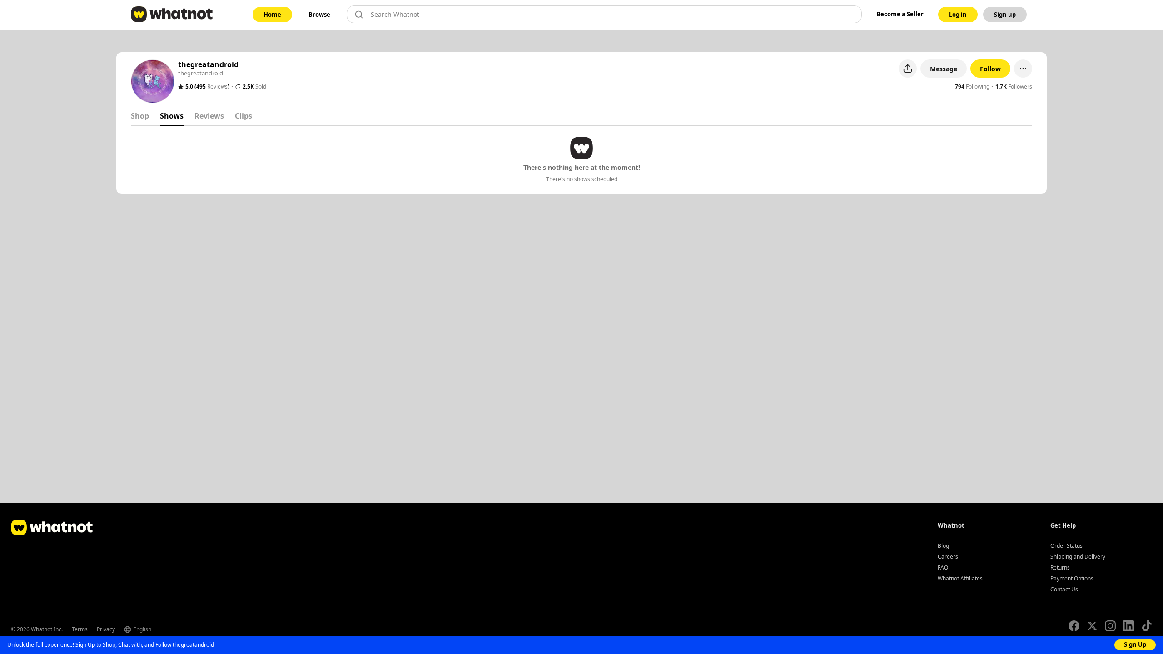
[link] (272, 14)
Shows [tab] (172, 116)
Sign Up (1135, 644)
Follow (990, 68)
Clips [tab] (243, 116)
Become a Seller (900, 14)
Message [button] (943, 68)
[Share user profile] (908, 68)
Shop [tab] (140, 116)
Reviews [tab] (209, 116)
